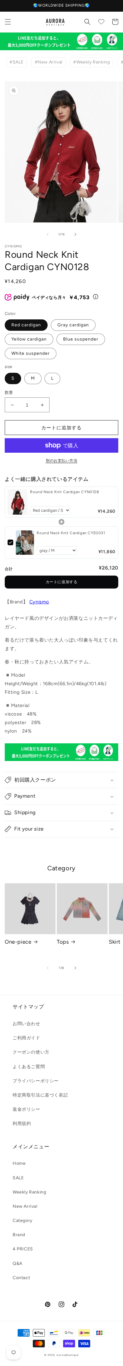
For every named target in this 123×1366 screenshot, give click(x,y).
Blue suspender (80, 339)
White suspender (30, 353)
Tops (63, 942)
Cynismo (39, 602)
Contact (21, 1277)
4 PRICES (23, 1249)
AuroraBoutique (67, 1355)
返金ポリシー (26, 1109)
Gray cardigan (73, 325)
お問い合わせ (26, 1023)
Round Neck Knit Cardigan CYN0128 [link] (64, 492)
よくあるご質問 (29, 1066)
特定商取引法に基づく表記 (40, 1095)
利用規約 (22, 1123)
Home (19, 1163)
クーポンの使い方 (31, 1052)
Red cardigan (26, 325)
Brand (19, 1234)
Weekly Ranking (29, 1192)
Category (22, 1220)
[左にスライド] (48, 234)
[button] (8, 22)
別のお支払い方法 (61, 460)
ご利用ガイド (26, 1038)
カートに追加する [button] (62, 582)
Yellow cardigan (29, 339)
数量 (9, 392)
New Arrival (25, 1206)
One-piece (18, 942)
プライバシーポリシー (36, 1081)
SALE (18, 1178)
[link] (17, 501)
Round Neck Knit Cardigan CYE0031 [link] (71, 533)
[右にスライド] (75, 234)
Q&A (17, 1263)
